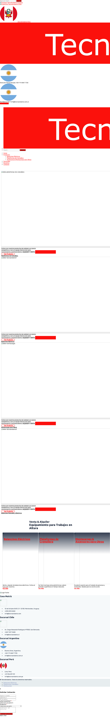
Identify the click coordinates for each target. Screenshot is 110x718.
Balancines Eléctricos (17, 539)
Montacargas (7, 686)
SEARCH (22, 150)
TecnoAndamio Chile (14, 4)
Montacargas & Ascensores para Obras (89, 540)
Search (19, 1)
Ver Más (5, 588)
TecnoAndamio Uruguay (15, 2)
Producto (3, 704)
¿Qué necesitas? (6, 701)
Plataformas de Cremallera (49, 540)
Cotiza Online (4, 103)
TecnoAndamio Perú (24, 22)
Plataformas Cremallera (10, 684)
